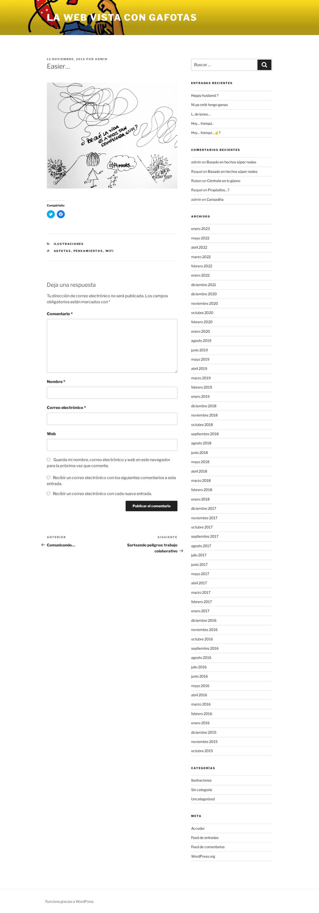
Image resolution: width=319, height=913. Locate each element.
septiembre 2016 (205, 648)
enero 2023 (200, 228)
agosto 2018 (201, 443)
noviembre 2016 (204, 629)
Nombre (56, 381)
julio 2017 (198, 555)
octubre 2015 (202, 751)
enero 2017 (200, 611)
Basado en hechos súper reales (231, 162)
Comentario (60, 313)
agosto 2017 (201, 546)
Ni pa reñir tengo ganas (209, 104)
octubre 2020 (202, 312)
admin (101, 59)
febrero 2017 (201, 602)
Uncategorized (203, 799)
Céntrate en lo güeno (223, 181)
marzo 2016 (201, 704)
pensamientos (88, 251)
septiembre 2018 (205, 434)
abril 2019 (199, 368)
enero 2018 (200, 499)
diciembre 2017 (203, 508)
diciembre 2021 (203, 285)
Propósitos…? (218, 190)
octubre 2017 (202, 527)
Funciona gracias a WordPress (69, 901)
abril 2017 (199, 583)
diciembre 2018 (203, 406)
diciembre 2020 (204, 294)
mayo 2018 (200, 462)
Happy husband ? (204, 95)
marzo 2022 (201, 257)
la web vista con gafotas (122, 17)
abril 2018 (199, 471)
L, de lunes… (200, 114)
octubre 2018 (202, 424)
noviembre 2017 (204, 518)
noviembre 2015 (204, 741)
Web (51, 433)
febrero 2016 (201, 713)
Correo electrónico (66, 407)
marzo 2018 (201, 480)
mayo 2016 (200, 686)
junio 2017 (199, 564)
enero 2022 (200, 275)
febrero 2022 (201, 266)
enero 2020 (200, 331)
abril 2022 (199, 247)
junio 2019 (199, 350)
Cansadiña (215, 199)
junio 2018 (199, 452)
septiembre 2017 (204, 536)
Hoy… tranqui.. (202, 123)
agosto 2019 (201, 340)
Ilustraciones (69, 244)
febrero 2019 (201, 387)
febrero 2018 (201, 490)
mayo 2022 (200, 238)
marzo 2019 (201, 378)
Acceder (198, 828)
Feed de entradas (205, 837)
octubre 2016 (202, 639)
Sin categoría (201, 790)
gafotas (62, 251)
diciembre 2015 (203, 732)
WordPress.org (203, 856)
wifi (109, 251)
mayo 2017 (200, 574)
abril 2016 (199, 695)
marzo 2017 (200, 592)
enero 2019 (200, 396)
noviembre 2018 (204, 415)
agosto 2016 (201, 657)
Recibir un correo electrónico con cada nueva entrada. (102, 493)
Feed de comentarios (208, 847)
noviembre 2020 (204, 303)
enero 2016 (200, 723)
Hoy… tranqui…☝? (205, 132)
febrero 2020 (202, 322)
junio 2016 (199, 676)
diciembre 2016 (203, 620)
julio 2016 (199, 667)
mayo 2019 (200, 359)
